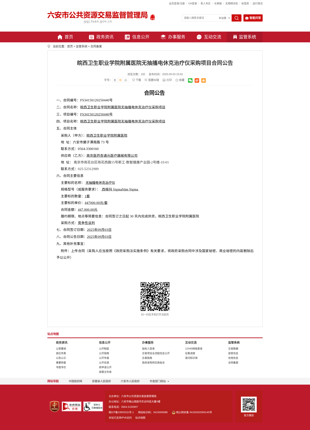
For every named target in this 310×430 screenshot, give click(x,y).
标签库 (245, 3)
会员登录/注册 (177, 3)
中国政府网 (75, 381)
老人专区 (206, 3)
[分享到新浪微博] (197, 80)
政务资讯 (105, 36)
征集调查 (190, 353)
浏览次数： (136, 74)
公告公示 (61, 357)
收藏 (181, 79)
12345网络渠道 (193, 348)
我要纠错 (153, 79)
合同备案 (96, 46)
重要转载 (61, 362)
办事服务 (176, 36)
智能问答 (255, 17)
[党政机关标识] (54, 406)
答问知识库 (191, 357)
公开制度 (104, 348)
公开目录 (104, 362)
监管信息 (233, 353)
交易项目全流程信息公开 (156, 353)
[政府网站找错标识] (71, 406)
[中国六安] (152, 17)
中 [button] (120, 80)
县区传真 (61, 353)
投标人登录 (148, 348)
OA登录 (192, 3)
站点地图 (140, 417)
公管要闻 (61, 348)
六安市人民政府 (130, 381)
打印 (169, 79)
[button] (218, 3)
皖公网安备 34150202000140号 (194, 412)
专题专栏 (61, 367)
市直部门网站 (158, 381)
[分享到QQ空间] (203, 80)
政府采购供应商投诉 (153, 362)
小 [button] (125, 80)
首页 (69, 36)
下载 (138, 79)
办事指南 (147, 357)
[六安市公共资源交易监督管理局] (98, 17)
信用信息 (233, 357)
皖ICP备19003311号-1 (121, 412)
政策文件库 (105, 371)
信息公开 (140, 36)
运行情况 (258, 3)
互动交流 (212, 36)
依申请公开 (105, 367)
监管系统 (247, 36)
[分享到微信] (190, 80)
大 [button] (115, 80)
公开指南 (104, 353)
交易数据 (233, 348)
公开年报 (104, 357)
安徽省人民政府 (101, 381)
